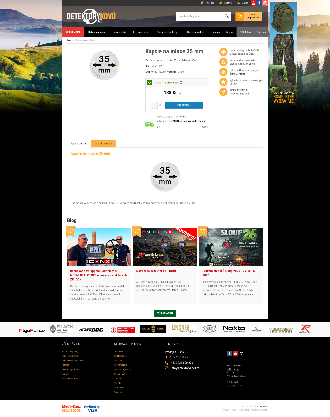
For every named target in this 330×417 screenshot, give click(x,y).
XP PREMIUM (73, 32)
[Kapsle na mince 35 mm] (104, 81)
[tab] (78, 144)
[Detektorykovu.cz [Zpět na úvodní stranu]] (91, 16)
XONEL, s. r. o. (233, 369)
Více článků (165, 313)
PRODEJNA (245, 32)
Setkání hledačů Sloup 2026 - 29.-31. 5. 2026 (229, 273)
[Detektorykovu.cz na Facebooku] (259, 3)
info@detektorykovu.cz (185, 368)
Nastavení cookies (70, 378)
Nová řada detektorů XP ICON (156, 271)
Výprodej (230, 32)
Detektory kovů (96, 32)
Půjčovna (261, 32)
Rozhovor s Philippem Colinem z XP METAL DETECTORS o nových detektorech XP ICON (98, 275)
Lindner (181, 71)
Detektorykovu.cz (261, 406)
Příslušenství (119, 32)
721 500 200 (182, 362)
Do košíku (184, 105)
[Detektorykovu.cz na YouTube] (253, 3)
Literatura (215, 32)
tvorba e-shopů (244, 410)
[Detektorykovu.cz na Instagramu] (265, 3)
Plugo (234, 410)
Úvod (69, 40)
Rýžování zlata (140, 32)
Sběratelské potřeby (167, 32)
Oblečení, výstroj (195, 32)
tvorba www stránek (259, 410)
